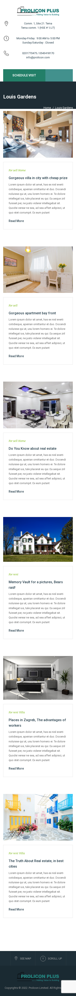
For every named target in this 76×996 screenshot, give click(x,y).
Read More (16, 221)
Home (47, 107)
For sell (13, 170)
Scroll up (55, 958)
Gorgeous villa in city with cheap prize (38, 178)
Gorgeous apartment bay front (32, 313)
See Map (25, 958)
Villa (22, 712)
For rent (13, 574)
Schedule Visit (24, 75)
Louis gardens (64, 107)
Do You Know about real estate (32, 449)
